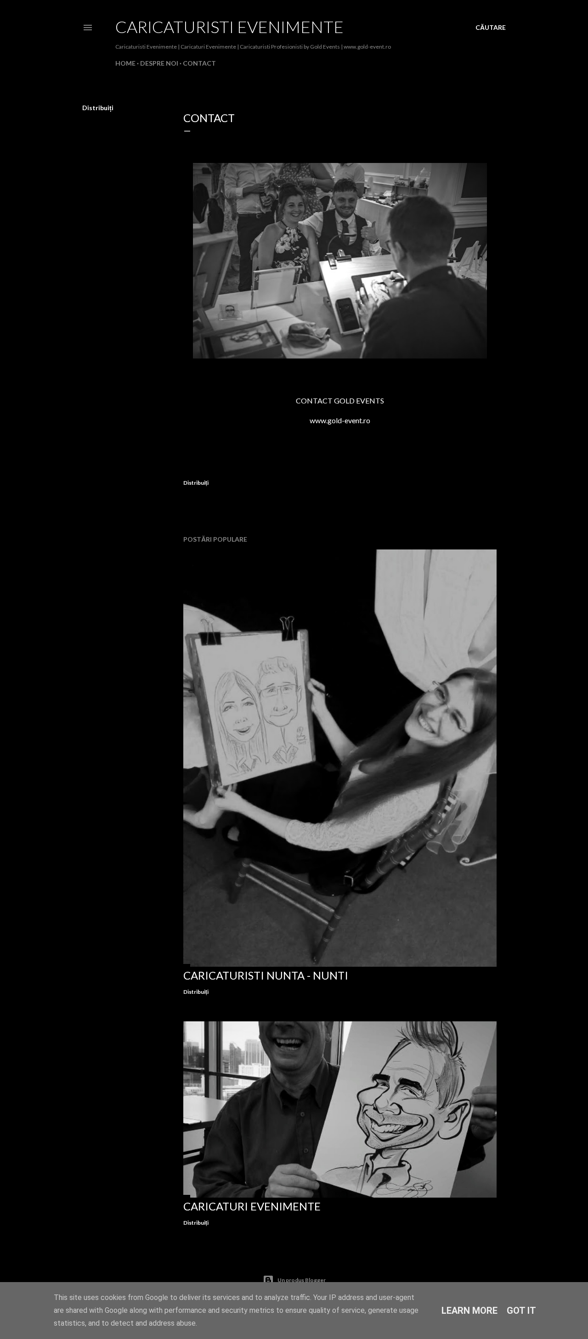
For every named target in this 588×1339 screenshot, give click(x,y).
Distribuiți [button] (97, 108)
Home (125, 63)
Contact (199, 63)
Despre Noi (159, 63)
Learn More (469, 1310)
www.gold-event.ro (340, 420)
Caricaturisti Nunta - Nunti (265, 975)
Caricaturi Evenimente (252, 1206)
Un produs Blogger (301, 1280)
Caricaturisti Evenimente (229, 27)
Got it (521, 1310)
